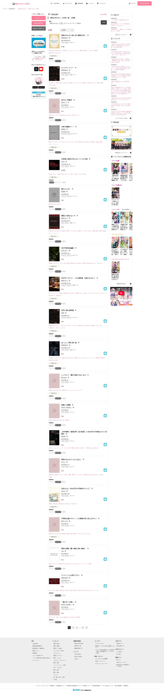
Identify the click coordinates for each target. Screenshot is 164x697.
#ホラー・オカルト (60, 327)
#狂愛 (88, 83)
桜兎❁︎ (63, 191)
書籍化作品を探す (121, 283)
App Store (35, 87)
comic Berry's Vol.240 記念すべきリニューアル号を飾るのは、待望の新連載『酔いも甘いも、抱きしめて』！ (121, 53)
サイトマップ (44, 685)
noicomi (76, 659)
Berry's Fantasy (78, 656)
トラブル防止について (107, 685)
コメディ (55, 674)
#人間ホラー (65, 50)
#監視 (102, 83)
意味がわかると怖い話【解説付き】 (73, 35)
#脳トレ (76, 533)
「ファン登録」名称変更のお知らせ (120, 20)
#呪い (60, 50)
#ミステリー (56, 142)
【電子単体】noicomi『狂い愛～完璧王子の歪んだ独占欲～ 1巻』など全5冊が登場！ (121, 105)
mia (62, 551)
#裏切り (84, 83)
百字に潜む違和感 (67, 310)
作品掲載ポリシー (60, 685)
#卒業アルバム (75, 115)
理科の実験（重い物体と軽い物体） (73, 548)
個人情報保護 (118, 685)
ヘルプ (38, 685)
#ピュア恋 (63, 263)
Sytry (62, 161)
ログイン (133, 3)
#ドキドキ (62, 142)
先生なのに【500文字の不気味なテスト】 (75, 488)
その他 (55, 679)
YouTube (118, 654)
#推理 (84, 263)
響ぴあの (63, 377)
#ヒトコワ (67, 174)
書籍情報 (80, 3)
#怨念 (65, 474)
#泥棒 (50, 420)
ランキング (68, 3)
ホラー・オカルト (57, 667)
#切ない (76, 174)
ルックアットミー (67, 68)
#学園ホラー (72, 83)
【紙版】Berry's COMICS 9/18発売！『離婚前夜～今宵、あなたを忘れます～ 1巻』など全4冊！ (121, 60)
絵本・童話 (56, 672)
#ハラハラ (68, 142)
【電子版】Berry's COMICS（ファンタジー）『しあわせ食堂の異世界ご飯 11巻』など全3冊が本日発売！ (120, 68)
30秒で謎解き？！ (67, 127)
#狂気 (62, 174)
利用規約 (52, 685)
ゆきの (63, 491)
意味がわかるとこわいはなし (71, 459)
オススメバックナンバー (101, 663)
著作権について (87, 685)
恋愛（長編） (56, 646)
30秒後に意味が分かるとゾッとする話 (74, 159)
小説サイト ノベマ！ (121, 662)
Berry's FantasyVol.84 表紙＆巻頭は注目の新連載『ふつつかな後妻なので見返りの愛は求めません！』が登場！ (121, 75)
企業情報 (125, 685)
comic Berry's (77, 654)
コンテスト (103, 3)
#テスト (53, 617)
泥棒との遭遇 (66, 405)
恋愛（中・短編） (57, 648)
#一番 (61, 617)
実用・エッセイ (57, 658)
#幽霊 (81, 50)
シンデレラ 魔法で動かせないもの (73, 375)
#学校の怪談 (95, 231)
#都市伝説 (51, 50)
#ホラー (55, 174)
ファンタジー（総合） (58, 650)
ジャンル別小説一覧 (37, 655)
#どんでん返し (52, 85)
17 (83, 627)
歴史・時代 (56, 670)
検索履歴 (104, 14)
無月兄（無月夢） (66, 407)
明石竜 (63, 436)
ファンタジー (56, 653)
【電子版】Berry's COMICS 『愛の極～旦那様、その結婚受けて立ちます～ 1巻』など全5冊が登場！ (121, 46)
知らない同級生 (67, 100)
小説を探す (56, 3)
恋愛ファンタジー (57, 655)
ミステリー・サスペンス (59, 660)
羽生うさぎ (64, 521)
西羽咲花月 (64, 38)
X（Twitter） (119, 651)
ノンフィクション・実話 (59, 665)
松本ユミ (63, 102)
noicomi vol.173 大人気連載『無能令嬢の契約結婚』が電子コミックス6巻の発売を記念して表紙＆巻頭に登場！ (121, 113)
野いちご (118, 659)
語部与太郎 (64, 577)
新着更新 (34, 653)
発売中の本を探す (78, 643)
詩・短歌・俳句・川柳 (58, 677)
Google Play (41, 87)
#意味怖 (96, 50)
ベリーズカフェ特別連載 (101, 658)
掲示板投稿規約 (96, 685)
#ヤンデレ (93, 83)
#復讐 (69, 474)
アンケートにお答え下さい (70, 575)
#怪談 (84, 50)
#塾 (50, 617)
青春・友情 (56, 662)
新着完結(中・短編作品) (38, 648)
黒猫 (62, 313)
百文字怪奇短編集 (67, 248)
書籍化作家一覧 (78, 648)
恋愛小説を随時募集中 (125, 209)
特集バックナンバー (100, 661)
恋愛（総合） (56, 643)
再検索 (103, 22)
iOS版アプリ (119, 643)
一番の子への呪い (67, 602)
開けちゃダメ (66, 189)
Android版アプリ (120, 646)
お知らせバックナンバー (121, 34)
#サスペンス (64, 325)
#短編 (97, 142)
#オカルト (99, 263)
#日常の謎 (89, 263)
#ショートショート (74, 50)
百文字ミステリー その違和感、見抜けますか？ (78, 278)
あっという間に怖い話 (69, 343)
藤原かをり (64, 218)
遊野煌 (63, 129)
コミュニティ (35, 660)
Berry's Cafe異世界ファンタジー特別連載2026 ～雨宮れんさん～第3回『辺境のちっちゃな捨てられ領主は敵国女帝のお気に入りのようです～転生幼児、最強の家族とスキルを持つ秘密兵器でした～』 (121, 90)
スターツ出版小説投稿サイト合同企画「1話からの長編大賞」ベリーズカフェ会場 (104, 651)
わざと (63, 462)
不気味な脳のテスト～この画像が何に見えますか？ (79, 518)
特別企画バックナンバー (121, 152)
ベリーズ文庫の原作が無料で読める (41, 658)
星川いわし (64, 250)
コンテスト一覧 (99, 643)
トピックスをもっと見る (121, 118)
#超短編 (51, 325)
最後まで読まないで (68, 216)
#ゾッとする (90, 50)
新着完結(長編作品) (37, 646)
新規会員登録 (144, 3)
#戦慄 (67, 533)
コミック (91, 3)
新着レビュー (35, 650)
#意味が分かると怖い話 (55, 52)
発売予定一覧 (77, 646)
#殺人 (72, 174)
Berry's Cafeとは (38, 28)
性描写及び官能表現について (74, 685)
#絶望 (98, 83)
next (86, 627)
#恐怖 (56, 50)
